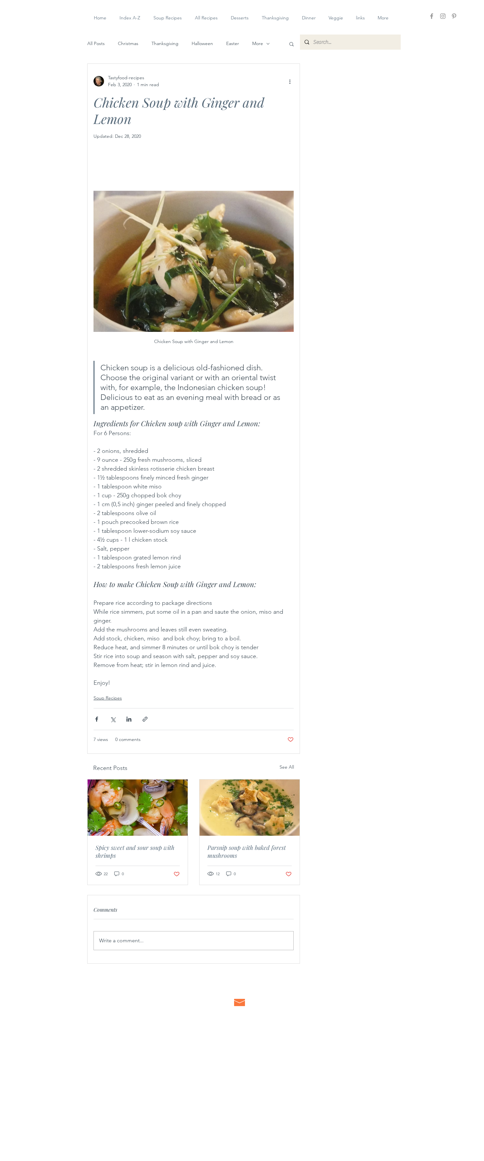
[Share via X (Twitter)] (113, 719)
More (257, 43)
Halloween (202, 43)
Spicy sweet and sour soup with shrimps (135, 851)
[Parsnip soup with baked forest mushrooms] (250, 807)
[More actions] (290, 81)
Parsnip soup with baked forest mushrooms (246, 851)
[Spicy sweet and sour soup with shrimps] (138, 807)
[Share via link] (145, 719)
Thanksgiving (164, 43)
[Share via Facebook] (97, 719)
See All (287, 767)
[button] (291, 43)
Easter (232, 43)
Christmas (128, 43)
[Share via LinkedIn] (129, 719)
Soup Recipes (108, 698)
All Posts (96, 43)
